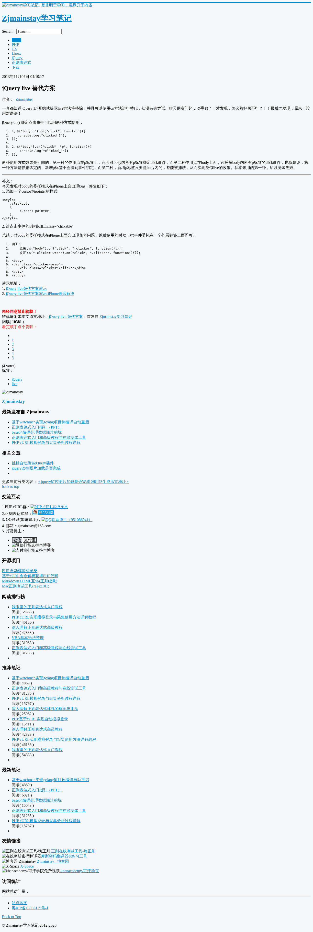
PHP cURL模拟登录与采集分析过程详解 (46, 442)
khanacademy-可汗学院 (79, 871)
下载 (16, 67)
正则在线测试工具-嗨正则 (72, 851)
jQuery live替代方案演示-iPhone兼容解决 (40, 294)
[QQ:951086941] (67, 519)
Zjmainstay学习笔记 (116, 316)
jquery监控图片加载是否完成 (36, 468)
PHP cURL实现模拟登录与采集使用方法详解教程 (54, 617)
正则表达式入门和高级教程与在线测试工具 (49, 437)
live (14, 384)
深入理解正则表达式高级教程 (37, 627)
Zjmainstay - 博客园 (52, 861)
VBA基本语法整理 (28, 638)
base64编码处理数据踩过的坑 (37, 432)
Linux (16, 53)
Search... (8, 31)
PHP (15, 44)
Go (14, 49)
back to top (10, 486)
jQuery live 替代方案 (66, 316)
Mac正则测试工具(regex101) (25, 586)
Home (16, 40)
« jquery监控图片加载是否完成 (64, 482)
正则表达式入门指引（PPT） (37, 427)
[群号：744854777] (49, 507)
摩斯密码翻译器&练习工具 (64, 856)
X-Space (26, 866)
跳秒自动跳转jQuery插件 (33, 463)
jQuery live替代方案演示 (26, 288)
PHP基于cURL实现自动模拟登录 (40, 719)
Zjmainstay (24, 99)
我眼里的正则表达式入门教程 (37, 607)
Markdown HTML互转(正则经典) (29, 581)
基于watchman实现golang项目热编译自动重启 (50, 422)
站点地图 (19, 903)
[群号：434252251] (43, 514)
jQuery (17, 58)
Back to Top (11, 917)
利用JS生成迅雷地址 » (110, 482)
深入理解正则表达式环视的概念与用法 (45, 709)
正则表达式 (21, 62)
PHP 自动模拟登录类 (19, 571)
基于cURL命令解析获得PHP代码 (30, 576)
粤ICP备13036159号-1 (30, 908)
